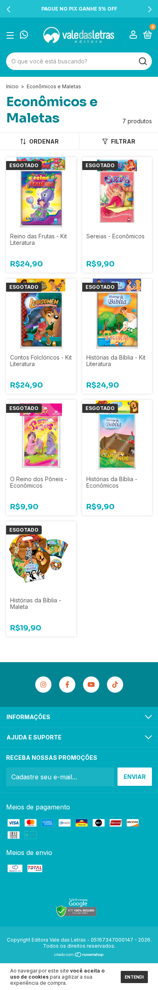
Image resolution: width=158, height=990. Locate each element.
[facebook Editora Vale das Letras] (67, 684)
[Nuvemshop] (79, 955)
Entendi (134, 977)
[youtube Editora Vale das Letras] (91, 684)
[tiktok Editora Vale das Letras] (115, 684)
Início (12, 86)
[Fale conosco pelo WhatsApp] (24, 35)
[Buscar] (142, 61)
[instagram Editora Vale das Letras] (43, 684)
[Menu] (11, 35)
